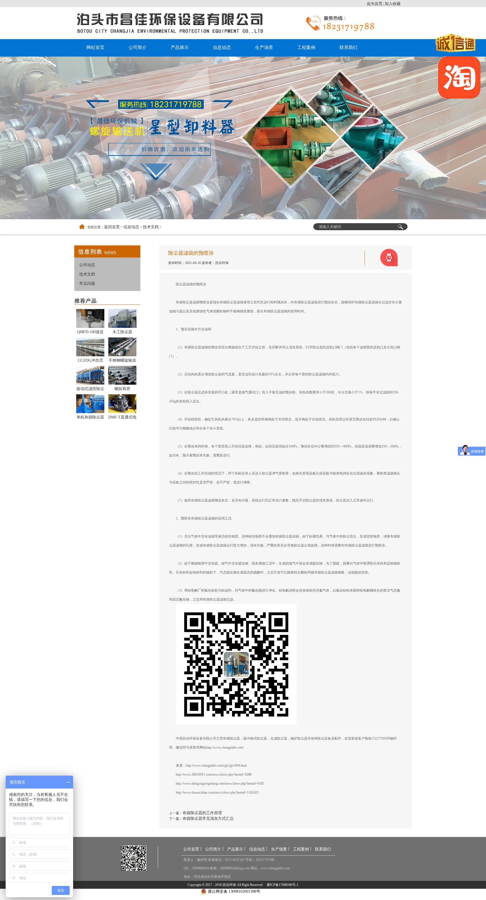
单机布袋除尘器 (90, 417)
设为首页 (374, 4)
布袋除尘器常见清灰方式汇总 (208, 818)
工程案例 (306, 47)
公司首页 (191, 849)
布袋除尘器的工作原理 (202, 813)
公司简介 (138, 47)
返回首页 (112, 227)
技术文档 (151, 227)
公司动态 (87, 265)
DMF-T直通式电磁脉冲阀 (122, 418)
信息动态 (222, 47)
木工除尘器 (122, 332)
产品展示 (180, 47)
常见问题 (87, 283)
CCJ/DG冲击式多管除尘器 (90, 361)
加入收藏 (392, 4)
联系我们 (348, 47)
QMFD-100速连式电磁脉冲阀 (90, 333)
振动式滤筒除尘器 (90, 390)
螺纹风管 (122, 389)
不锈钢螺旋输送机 (122, 361)
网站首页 (95, 47)
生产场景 (264, 47)
